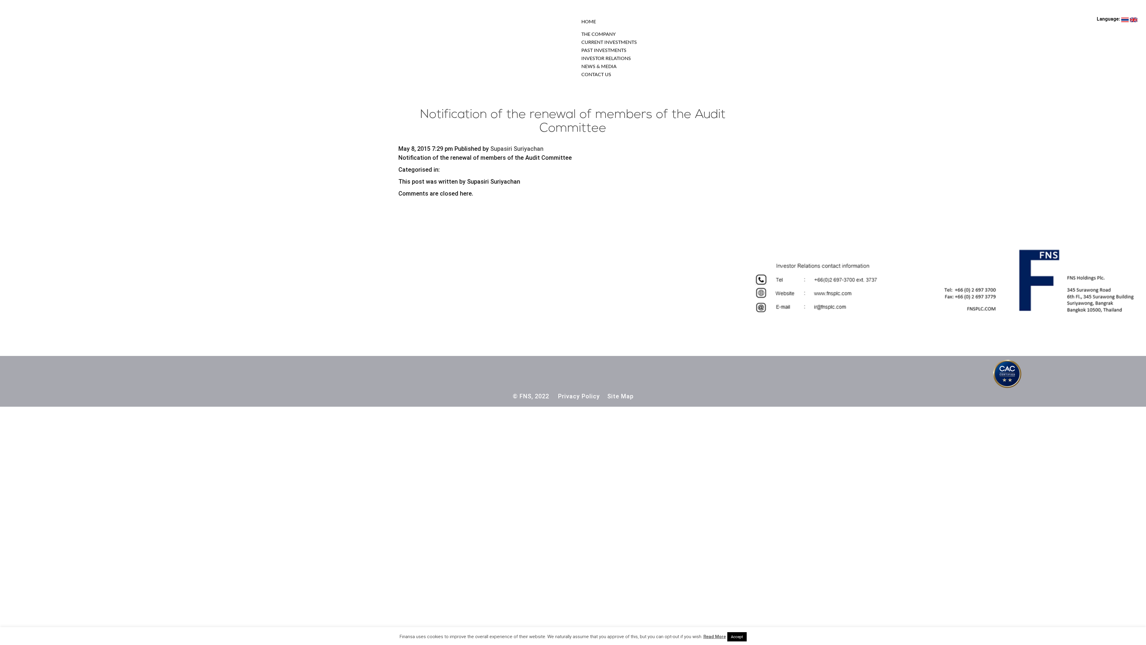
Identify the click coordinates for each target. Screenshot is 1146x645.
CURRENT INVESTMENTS (609, 42)
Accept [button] (737, 637)
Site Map (620, 396)
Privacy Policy (579, 396)
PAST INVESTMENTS (603, 50)
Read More (714, 636)
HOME (588, 21)
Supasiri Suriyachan (516, 148)
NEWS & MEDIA (599, 66)
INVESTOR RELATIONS (606, 58)
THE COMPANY (598, 34)
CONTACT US (596, 74)
